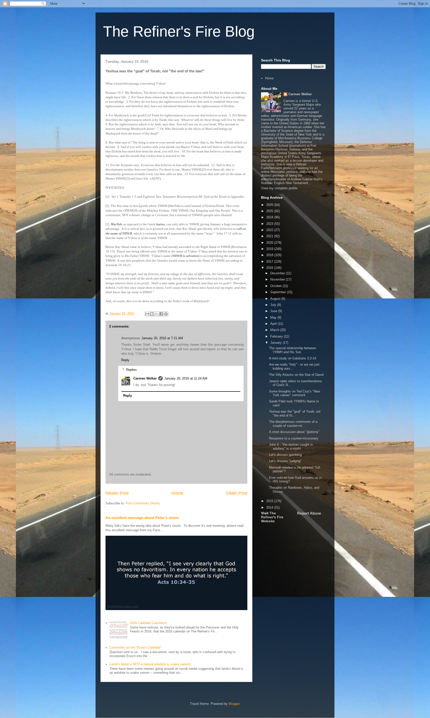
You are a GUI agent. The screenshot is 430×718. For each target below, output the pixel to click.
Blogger (234, 704)
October (276, 286)
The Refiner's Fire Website (272, 517)
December (278, 273)
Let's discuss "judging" (285, 461)
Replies (131, 370)
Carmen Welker (145, 378)
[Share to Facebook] (161, 313)
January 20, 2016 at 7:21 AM (162, 338)
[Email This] (147, 313)
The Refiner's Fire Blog (179, 31)
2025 (270, 211)
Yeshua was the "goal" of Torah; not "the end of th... (295, 413)
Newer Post (117, 493)
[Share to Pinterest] (165, 313)
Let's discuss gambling (285, 455)
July (273, 305)
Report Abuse (309, 513)
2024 (270, 217)
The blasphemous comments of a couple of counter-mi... (293, 424)
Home (177, 493)
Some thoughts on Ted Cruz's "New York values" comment (294, 393)
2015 (270, 501)
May (273, 317)
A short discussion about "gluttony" (294, 432)
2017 (270, 261)
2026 (270, 205)
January (276, 342)
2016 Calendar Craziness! (148, 623)
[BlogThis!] (151, 313)
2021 (270, 236)
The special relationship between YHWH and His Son (292, 350)
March (275, 330)
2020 (270, 242)
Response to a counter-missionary (293, 438)
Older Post (236, 493)
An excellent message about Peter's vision (142, 518)
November (278, 279)
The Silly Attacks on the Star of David (296, 375)
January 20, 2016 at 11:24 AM (185, 378)
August (275, 298)
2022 (270, 230)
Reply (125, 360)
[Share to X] (156, 313)
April (274, 324)
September (278, 292)
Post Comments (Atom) (143, 503)
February (277, 336)
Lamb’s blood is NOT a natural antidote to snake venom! (150, 664)
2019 (270, 249)
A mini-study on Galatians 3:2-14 (292, 358)
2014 (270, 507)
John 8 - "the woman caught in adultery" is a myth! (291, 446)
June (274, 311)
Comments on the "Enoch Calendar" (135, 647)
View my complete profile (279, 188)
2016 (270, 268)
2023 (270, 224)
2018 (270, 255)
